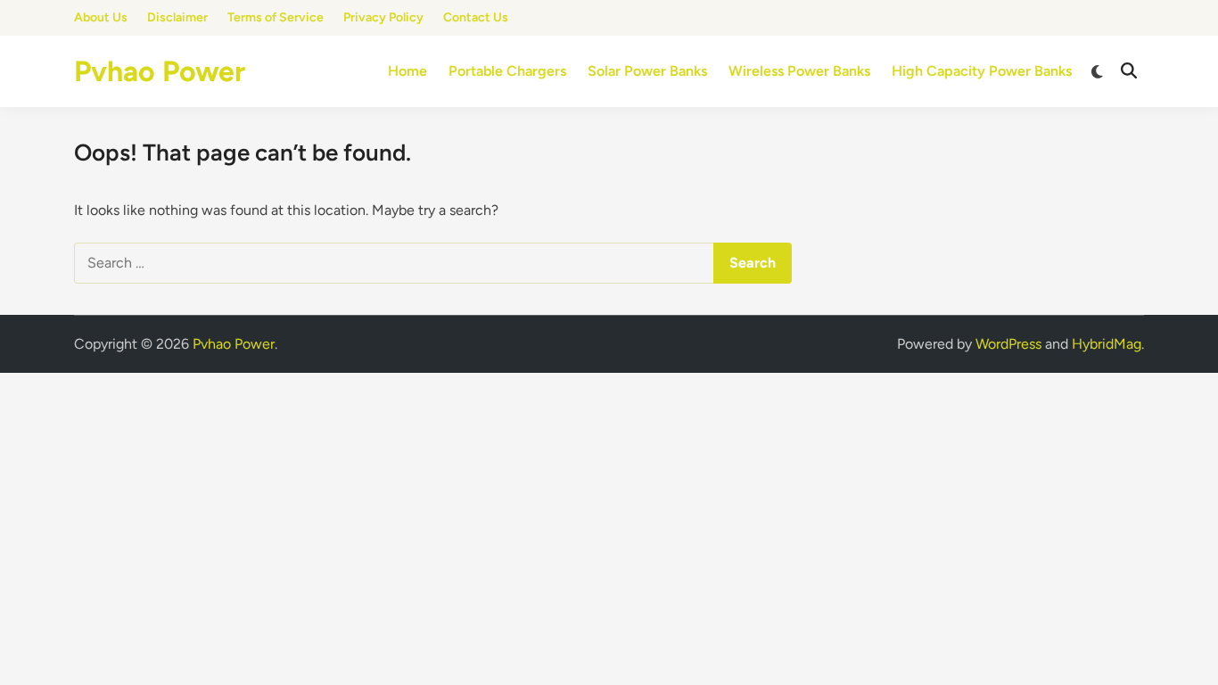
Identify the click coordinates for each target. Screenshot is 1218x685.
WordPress (1008, 343)
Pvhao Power (159, 71)
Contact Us (475, 17)
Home (407, 70)
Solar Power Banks (647, 70)
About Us (101, 17)
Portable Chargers (507, 70)
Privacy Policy (383, 17)
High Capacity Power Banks (982, 70)
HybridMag (1106, 343)
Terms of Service (275, 17)
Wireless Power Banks (799, 70)
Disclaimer (177, 17)
